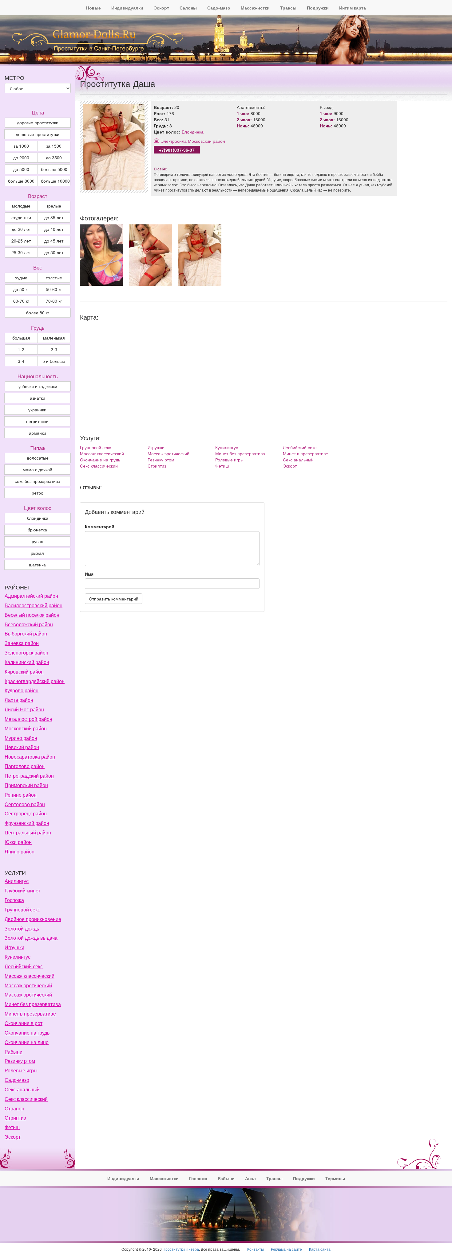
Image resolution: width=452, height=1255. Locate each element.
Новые (93, 8)
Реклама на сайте (286, 1249)
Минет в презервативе (305, 453)
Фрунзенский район (27, 822)
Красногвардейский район (35, 681)
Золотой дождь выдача (31, 937)
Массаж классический (102, 453)
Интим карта (352, 8)
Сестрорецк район (26, 813)
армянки (37, 433)
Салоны (188, 8)
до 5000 (21, 169)
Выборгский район (26, 633)
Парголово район (25, 766)
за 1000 (21, 146)
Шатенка (37, 564)
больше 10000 (55, 181)
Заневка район (22, 643)
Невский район (22, 747)
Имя (89, 574)
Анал (250, 1178)
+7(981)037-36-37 (177, 150)
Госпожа (14, 899)
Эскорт (161, 8)
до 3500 (54, 157)
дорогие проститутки (37, 122)
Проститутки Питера (181, 1249)
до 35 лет (53, 217)
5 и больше (53, 361)
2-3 (54, 349)
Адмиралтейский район (31, 595)
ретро (37, 493)
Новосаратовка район (30, 756)
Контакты (255, 1249)
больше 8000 (21, 181)
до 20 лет (21, 229)
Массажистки (255, 8)
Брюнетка (37, 529)
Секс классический (99, 466)
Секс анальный (298, 460)
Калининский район (27, 662)
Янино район (19, 851)
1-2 (21, 349)
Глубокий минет (22, 890)
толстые (54, 277)
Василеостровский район (33, 605)
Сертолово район (25, 804)
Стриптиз (157, 466)
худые (21, 277)
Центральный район (28, 832)
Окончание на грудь (100, 460)
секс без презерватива (37, 481)
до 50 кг (21, 289)
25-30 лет (21, 252)
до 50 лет (53, 252)
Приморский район (26, 785)
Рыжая (37, 553)
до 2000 (21, 157)
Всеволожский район (29, 624)
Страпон (14, 1108)
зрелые (53, 206)
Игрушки (156, 447)
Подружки (318, 8)
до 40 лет (53, 229)
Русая (37, 541)
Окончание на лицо (27, 1042)
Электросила (174, 141)
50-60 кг (54, 289)
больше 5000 (54, 169)
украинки (37, 409)
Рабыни (13, 1051)
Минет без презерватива (240, 453)
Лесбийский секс (299, 447)
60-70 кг (21, 301)
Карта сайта (320, 1249)
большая (21, 338)
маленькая (54, 338)
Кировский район (24, 671)
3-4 (21, 361)
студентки (21, 217)
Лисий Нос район (24, 709)
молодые (21, 206)
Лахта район (19, 699)
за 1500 (53, 146)
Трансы (288, 8)
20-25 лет (21, 241)
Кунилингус (226, 447)
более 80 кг (37, 312)
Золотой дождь (22, 928)
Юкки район (18, 841)
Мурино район (21, 737)
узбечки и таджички (37, 386)
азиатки (37, 398)
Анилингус (17, 880)
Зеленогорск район (26, 652)
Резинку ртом (161, 460)
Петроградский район (29, 775)
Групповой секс (95, 447)
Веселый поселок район (32, 614)
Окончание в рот (23, 1023)
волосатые (38, 458)
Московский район (206, 141)
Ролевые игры (229, 460)
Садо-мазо (218, 8)
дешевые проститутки (37, 134)
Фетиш (222, 466)
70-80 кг (54, 301)
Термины (335, 1178)
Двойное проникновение (33, 919)
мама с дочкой (37, 469)
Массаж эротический (168, 453)
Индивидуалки (127, 8)
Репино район (21, 794)
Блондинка (193, 132)
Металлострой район (28, 718)
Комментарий (99, 526)
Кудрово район (21, 690)
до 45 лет (53, 241)
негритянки (37, 421)
